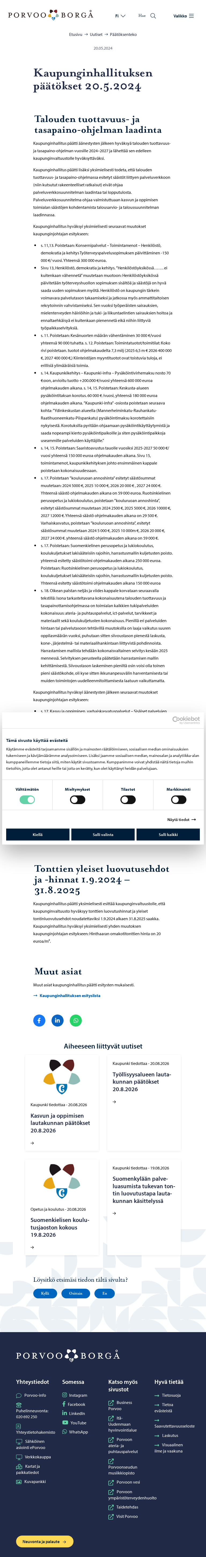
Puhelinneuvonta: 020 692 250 (32, 1413)
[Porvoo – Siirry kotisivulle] (50, 15)
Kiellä (38, 834)
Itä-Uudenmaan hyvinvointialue (122, 1424)
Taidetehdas (127, 1507)
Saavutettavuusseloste (174, 1426)
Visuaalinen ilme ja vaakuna (168, 1448)
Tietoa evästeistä (163, 1407)
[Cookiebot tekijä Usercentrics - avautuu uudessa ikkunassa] (181, 720)
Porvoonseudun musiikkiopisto (122, 1470)
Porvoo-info (35, 1395)
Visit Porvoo (127, 1516)
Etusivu (75, 34)
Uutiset (96, 34)
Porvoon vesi (128, 1482)
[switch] (77, 799)
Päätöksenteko (123, 34)
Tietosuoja (171, 1395)
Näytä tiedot (178, 819)
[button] (45, 1293)
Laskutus (170, 1435)
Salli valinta (103, 834)
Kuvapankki (35, 1481)
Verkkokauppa (38, 1456)
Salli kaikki (168, 834)
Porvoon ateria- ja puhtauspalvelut (123, 1445)
